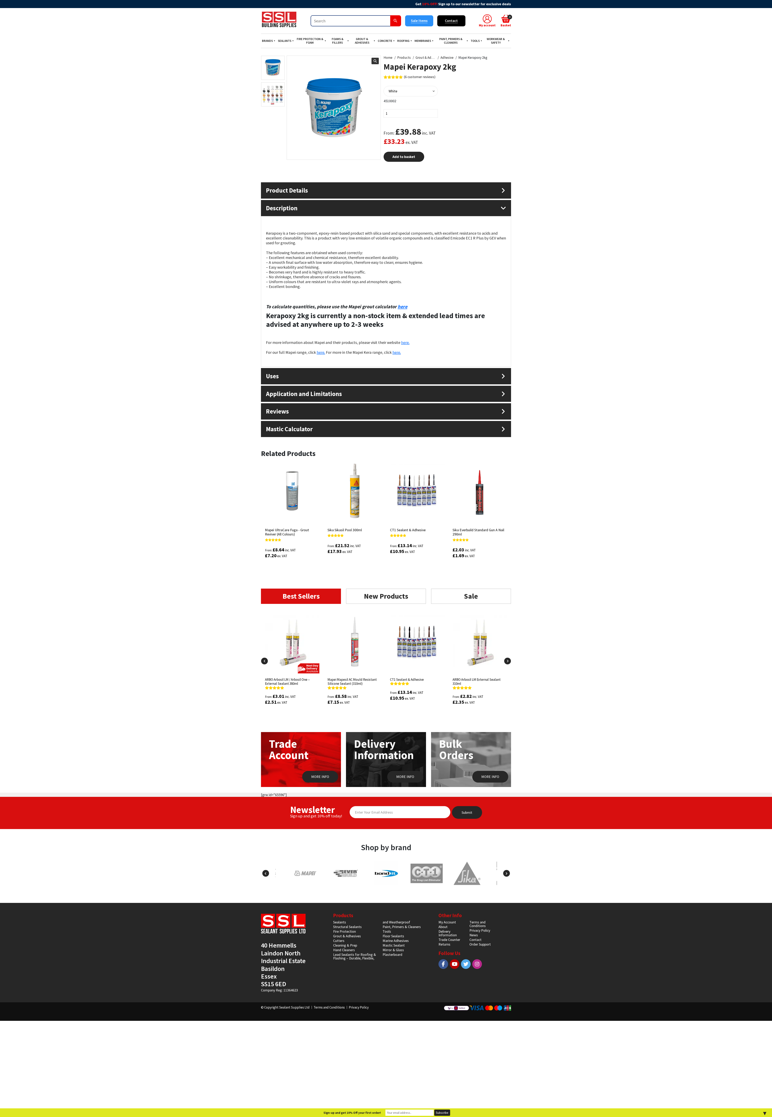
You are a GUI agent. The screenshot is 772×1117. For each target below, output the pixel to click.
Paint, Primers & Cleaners (450, 40)
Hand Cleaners (344, 950)
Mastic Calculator (289, 429)
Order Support (480, 944)
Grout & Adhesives (362, 40)
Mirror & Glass (393, 950)
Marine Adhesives (396, 940)
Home (388, 58)
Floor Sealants (393, 936)
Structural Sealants (347, 926)
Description (282, 208)
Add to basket (403, 156)
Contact (451, 20)
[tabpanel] (386, 672)
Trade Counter (449, 939)
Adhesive (447, 58)
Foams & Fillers (337, 40)
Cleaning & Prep (345, 945)
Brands (267, 41)
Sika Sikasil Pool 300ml (344, 530)
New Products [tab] (386, 596)
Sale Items (419, 20)
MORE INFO (320, 776)
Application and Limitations (304, 394)
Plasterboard (392, 954)
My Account (447, 922)
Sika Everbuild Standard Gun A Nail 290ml (478, 532)
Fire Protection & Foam (310, 40)
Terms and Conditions (477, 924)
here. (405, 342)
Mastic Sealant (394, 945)
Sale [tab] (471, 596)
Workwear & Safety (496, 40)
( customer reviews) (419, 76)
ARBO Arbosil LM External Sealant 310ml (414, 681)
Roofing (403, 41)
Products (404, 58)
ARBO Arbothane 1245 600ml (473, 679)
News (473, 935)
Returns (444, 944)
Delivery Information (447, 933)
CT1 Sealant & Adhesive (408, 530)
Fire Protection (344, 931)
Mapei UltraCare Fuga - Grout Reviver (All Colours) (287, 532)
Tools (475, 41)
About (443, 926)
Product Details (287, 190)
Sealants (284, 41)
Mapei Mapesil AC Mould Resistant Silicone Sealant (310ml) (289, 681)
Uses (272, 376)
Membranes (423, 41)
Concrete (385, 41)
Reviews (277, 411)
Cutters (338, 940)
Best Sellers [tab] (301, 596)
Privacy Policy (479, 930)
